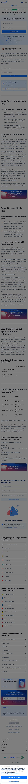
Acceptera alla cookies (14, 777)
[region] (14, 774)
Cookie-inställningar (14, 781)
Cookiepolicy (10, 773)
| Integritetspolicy (16, 773)
